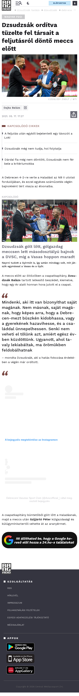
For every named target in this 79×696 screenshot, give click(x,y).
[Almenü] (19, 3)
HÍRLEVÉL (12, 595)
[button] (74, 10)
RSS (9, 588)
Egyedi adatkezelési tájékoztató (28, 617)
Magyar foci (13, 16)
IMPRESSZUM (14, 603)
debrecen (67, 10)
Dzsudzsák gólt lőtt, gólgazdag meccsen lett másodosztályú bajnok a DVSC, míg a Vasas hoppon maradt (38, 251)
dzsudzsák (50, 10)
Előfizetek (59, 3)
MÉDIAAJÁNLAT (15, 625)
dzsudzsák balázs (28, 10)
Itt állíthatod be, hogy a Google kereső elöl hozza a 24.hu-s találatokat (44, 540)
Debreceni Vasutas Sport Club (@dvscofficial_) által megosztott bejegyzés (39, 499)
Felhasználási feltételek (23, 610)
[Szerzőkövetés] (25, 107)
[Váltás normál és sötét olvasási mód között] (28, 3)
